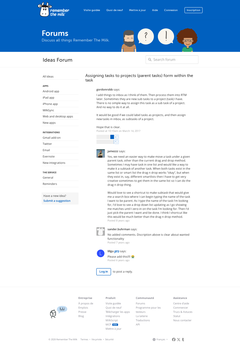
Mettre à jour (137, 10)
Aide (155, 10)
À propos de (85, 303)
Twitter (47, 144)
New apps (49, 123)
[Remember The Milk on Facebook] (174, 339)
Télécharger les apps (118, 312)
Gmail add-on (52, 138)
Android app (51, 91)
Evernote (49, 156)
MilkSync (48, 110)
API (138, 324)
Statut (176, 316)
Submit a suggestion (56, 201)
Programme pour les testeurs (148, 310)
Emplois (83, 307)
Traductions (143, 320)
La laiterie (142, 316)
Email (46, 150)
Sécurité (109, 339)
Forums (140, 303)
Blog (81, 316)
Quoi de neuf (114, 10)
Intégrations (113, 316)
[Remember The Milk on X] (178, 339)
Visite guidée (92, 10)
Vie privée (97, 339)
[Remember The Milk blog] (183, 339)
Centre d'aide (181, 303)
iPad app (48, 97)
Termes (84, 339)
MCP (111, 324)
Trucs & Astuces (182, 312)
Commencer (180, 307)
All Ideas (48, 76)
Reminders (50, 184)
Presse (82, 312)
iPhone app (50, 104)
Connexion (171, 10)
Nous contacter (182, 320)
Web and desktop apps (58, 116)
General (48, 177)
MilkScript (112, 320)
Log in (103, 271)
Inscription (193, 10)
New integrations (54, 163)
